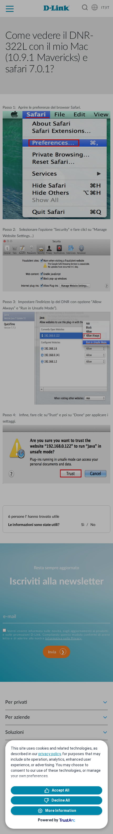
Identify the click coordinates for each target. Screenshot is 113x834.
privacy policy (49, 754)
